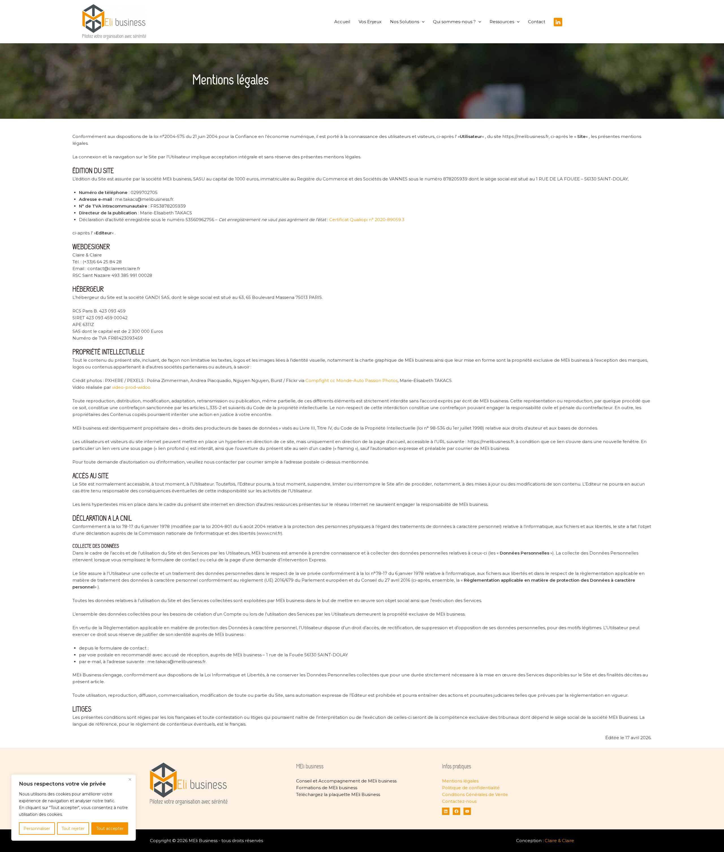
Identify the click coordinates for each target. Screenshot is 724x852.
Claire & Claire (559, 840)
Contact (536, 21)
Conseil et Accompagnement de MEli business (346, 781)
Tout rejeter (73, 828)
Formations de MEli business (326, 787)
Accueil (342, 21)
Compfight (317, 380)
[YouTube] (467, 811)
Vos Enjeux (370, 21)
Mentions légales (460, 781)
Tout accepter (110, 828)
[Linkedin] (445, 811)
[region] (73, 808)
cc (332, 380)
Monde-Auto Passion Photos (367, 380)
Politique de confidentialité (471, 787)
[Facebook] (456, 811)
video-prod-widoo (131, 387)
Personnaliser (36, 828)
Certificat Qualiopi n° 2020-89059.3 (366, 219)
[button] (422, 21)
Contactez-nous (459, 801)
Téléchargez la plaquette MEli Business (338, 794)
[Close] (129, 779)
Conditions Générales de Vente (475, 794)
